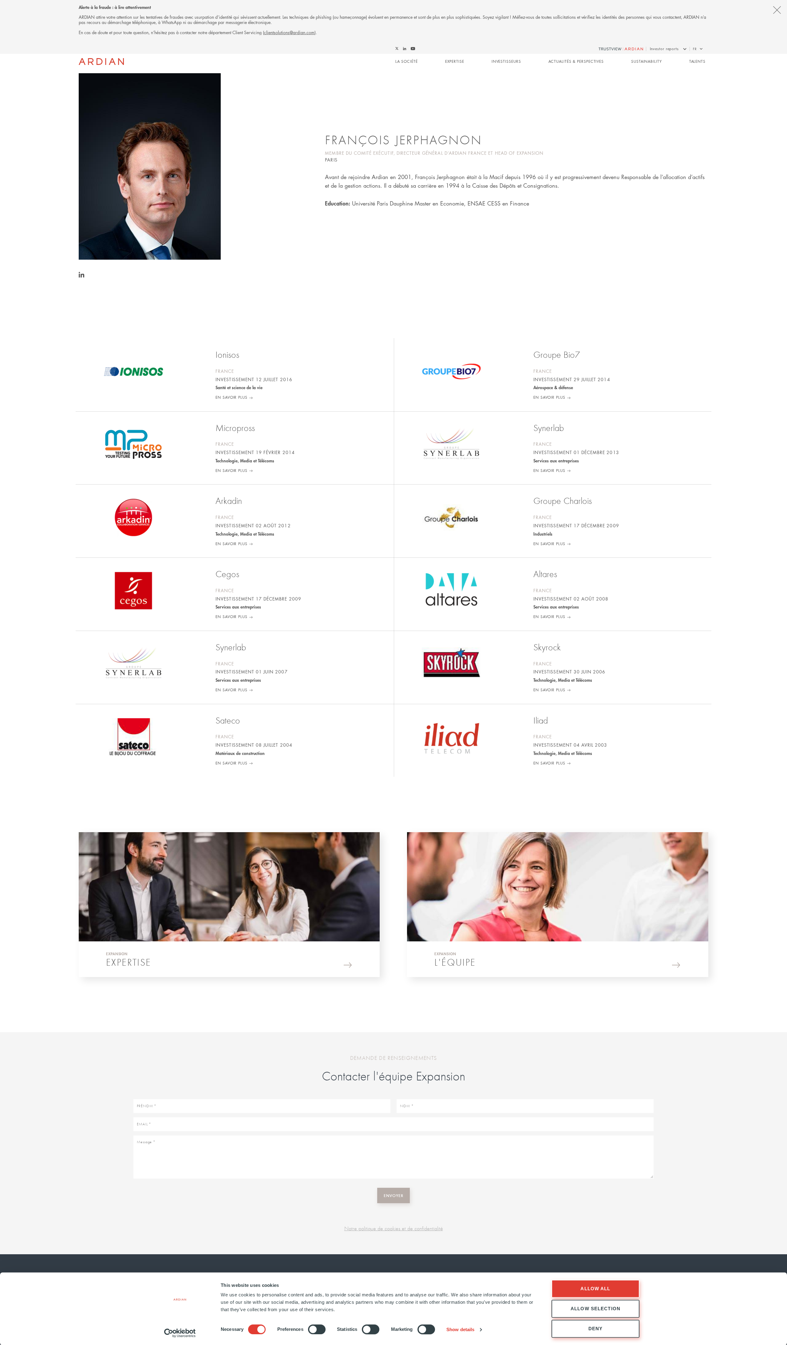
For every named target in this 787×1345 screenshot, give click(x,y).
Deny (595, 1328)
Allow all (595, 1288)
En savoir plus (231, 397)
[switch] (317, 1329)
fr (695, 48)
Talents (697, 61)
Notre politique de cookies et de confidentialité (393, 1228)
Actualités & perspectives (576, 61)
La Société (406, 61)
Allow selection (595, 1308)
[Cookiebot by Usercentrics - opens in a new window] (180, 1333)
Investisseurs (506, 61)
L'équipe (455, 962)
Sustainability (646, 61)
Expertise (454, 61)
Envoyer (393, 1195)
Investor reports (664, 48)
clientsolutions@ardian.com (289, 32)
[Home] (101, 61)
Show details (460, 1329)
